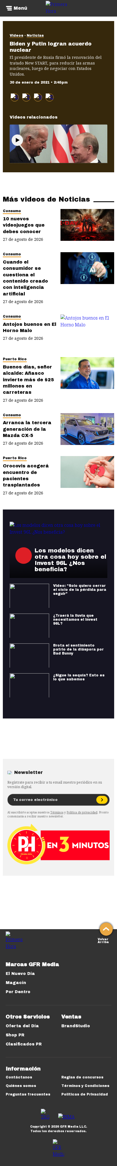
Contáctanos (19, 1077)
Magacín (16, 983)
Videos (16, 36)
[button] (26, 97)
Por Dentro (18, 992)
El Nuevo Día (20, 974)
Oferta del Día (22, 1026)
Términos (56, 812)
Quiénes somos (21, 1086)
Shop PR (15, 1035)
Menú (20, 8)
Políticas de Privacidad (84, 1094)
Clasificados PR (24, 1044)
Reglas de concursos (82, 1077)
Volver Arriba (103, 940)
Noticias (35, 36)
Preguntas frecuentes (28, 1094)
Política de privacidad (82, 812)
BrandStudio (75, 1026)
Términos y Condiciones (85, 1086)
